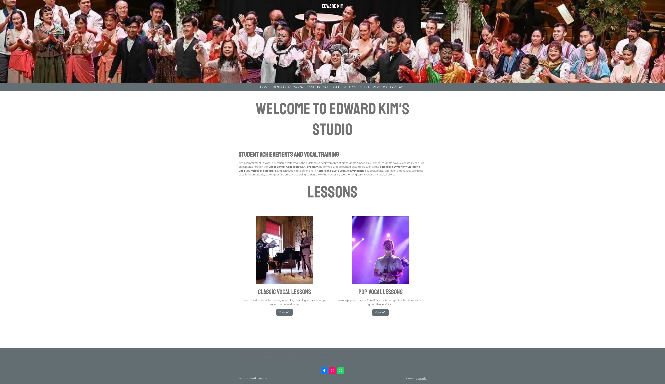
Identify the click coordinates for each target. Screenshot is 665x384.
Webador (422, 378)
